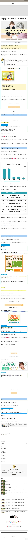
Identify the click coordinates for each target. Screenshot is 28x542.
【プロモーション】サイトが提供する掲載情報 (14, 42)
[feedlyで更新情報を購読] (14, 474)
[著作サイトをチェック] (12, 474)
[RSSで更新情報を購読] (15, 474)
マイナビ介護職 (3, 334)
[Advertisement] (14, 11)
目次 (13, 111)
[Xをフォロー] (13, 474)
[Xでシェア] (7, 39)
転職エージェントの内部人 (14, 469)
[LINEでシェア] (17, 39)
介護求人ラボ (4, 249)
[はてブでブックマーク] (14, 39)
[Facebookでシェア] (10, 39)
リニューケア (18, 68)
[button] (21, 39)
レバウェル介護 (4, 246)
